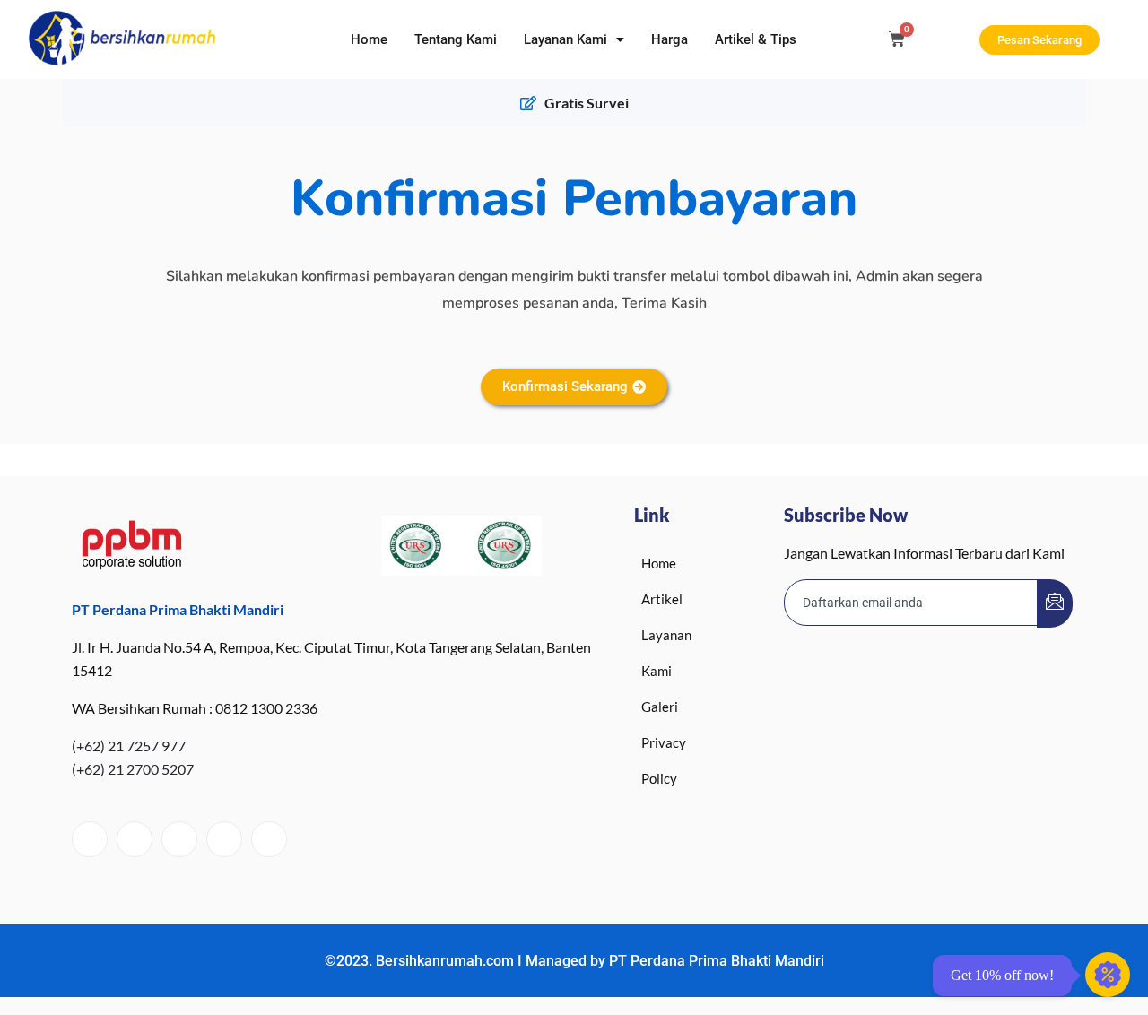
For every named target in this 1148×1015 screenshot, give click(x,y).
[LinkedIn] (179, 839)
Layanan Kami (565, 39)
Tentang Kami (455, 39)
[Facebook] (90, 839)
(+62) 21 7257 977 (129, 745)
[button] (574, 40)
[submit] (1055, 603)
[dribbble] (224, 839)
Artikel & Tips (755, 39)
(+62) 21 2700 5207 (133, 768)
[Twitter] (134, 839)
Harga (669, 39)
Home (369, 39)
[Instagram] (269, 839)
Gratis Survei (586, 102)
